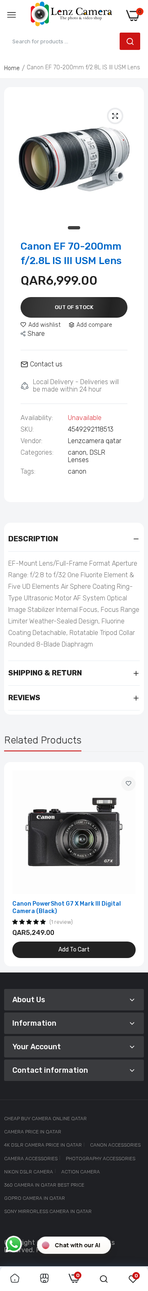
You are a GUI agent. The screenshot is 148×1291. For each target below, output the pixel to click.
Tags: (28, 471)
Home (12, 68)
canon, (79, 452)
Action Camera (80, 1172)
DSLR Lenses (86, 456)
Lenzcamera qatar (94, 441)
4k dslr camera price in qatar (43, 1145)
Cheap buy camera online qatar (45, 1118)
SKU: (27, 429)
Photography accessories (100, 1158)
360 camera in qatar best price (44, 1185)
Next (133, 864)
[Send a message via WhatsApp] (13, 1244)
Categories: (37, 452)
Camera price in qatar (32, 1132)
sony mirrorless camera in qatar (48, 1211)
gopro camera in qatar (34, 1198)
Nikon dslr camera (28, 1172)
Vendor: (31, 441)
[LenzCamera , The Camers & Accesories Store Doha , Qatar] (71, 15)
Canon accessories (115, 1145)
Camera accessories (31, 1158)
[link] (128, 783)
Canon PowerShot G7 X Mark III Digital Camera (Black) (66, 907)
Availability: (37, 418)
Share (36, 334)
